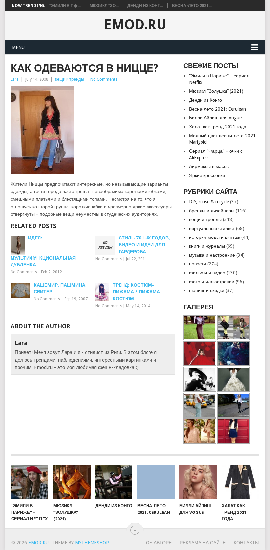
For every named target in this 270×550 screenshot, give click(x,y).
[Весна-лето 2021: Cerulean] (156, 482)
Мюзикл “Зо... (104, 5)
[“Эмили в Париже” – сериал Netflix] (29, 482)
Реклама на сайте (203, 542)
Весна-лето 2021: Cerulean (217, 109)
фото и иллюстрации (211, 281)
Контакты (246, 542)
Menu (18, 47)
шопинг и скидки (206, 290)
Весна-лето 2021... (192, 5)
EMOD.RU (135, 25)
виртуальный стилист (212, 228)
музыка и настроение (212, 255)
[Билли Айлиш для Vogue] (198, 482)
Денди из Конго (205, 100)
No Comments (103, 79)
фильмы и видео (207, 272)
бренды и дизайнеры (211, 210)
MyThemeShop (92, 542)
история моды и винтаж (214, 237)
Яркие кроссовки (207, 175)
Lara (15, 79)
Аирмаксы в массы (209, 166)
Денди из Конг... (145, 5)
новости (197, 263)
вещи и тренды (69, 79)
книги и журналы (207, 246)
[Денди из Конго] (114, 482)
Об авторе (159, 542)
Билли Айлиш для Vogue (215, 117)
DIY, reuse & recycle (209, 201)
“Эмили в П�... (65, 5)
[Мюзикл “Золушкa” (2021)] (72, 482)
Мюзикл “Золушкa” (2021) (216, 91)
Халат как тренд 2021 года (217, 126)
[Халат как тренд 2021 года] (240, 482)
